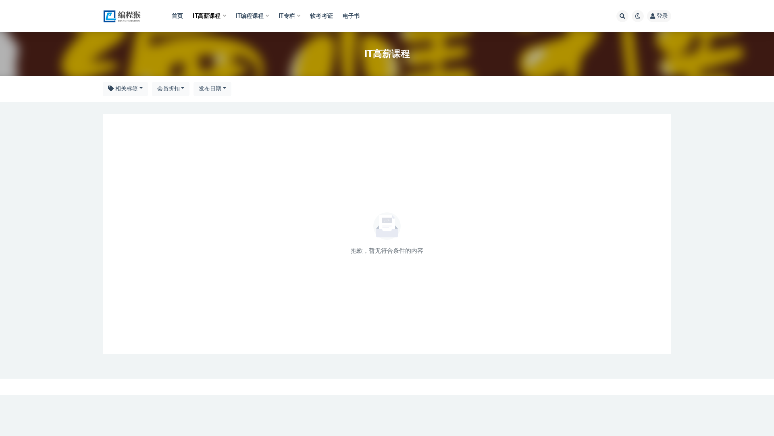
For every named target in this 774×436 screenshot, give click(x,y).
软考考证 (321, 16)
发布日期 (210, 89)
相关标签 (126, 89)
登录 (662, 16)
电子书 (351, 16)
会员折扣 (168, 89)
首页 (177, 16)
